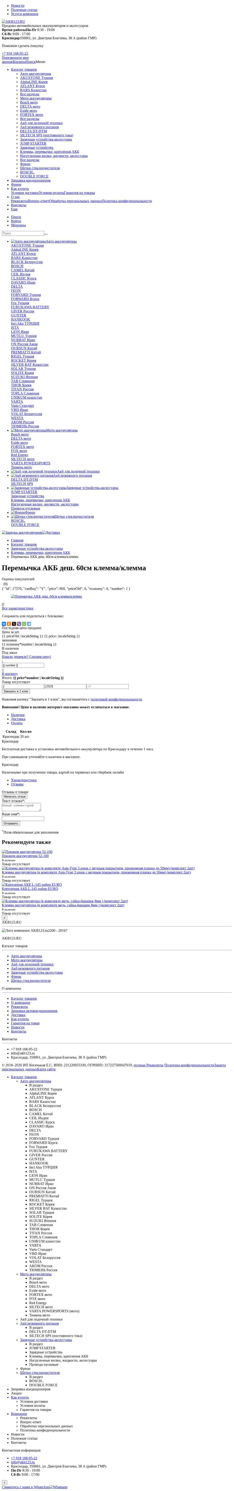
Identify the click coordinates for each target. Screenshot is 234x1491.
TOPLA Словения (25, 393)
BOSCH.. (27, 172)
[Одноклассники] (9, 624)
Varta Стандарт (22, 406)
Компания (19, 1414)
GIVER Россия (22, 311)
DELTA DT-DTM (33, 131)
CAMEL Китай (23, 270)
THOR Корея (21, 385)
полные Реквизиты (148, 1065)
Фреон (25, 164)
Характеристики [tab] (24, 780)
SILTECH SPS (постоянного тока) (46, 135)
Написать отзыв (15, 796)
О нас (15, 197)
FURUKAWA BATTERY (30, 307)
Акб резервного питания (39, 127)
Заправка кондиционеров (31, 180)
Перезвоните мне (15, 58)
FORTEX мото (31, 115)
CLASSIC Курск (24, 278)
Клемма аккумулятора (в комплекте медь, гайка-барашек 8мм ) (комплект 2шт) (63, 905)
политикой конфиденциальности (116, 699)
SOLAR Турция (23, 369)
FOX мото (19, 451)
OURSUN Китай (24, 348)
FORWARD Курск (25, 299)
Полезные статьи (24, 10)
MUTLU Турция (24, 336)
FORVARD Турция (26, 295)
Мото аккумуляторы (36, 98)
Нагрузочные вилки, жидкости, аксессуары (54, 156)
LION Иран (20, 332)
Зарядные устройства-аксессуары (46, 139)
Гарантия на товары (79, 193)
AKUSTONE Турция (36, 78)
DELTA (17, 286)
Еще (14, 209)
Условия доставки (25, 193)
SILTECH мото (23, 459)
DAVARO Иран (23, 282)
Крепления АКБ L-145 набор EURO (30, 889)
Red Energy (19, 455)
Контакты (18, 205)
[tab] (17, 784)
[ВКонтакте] (4, 624)
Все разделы (29, 94)
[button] (31, 62)
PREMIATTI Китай (26, 352)
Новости (17, 6)
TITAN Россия (22, 389)
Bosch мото (29, 102)
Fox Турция (20, 303)
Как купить (20, 189)
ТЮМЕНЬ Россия (25, 426)
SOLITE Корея (22, 373)
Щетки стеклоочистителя (40, 168)
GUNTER (18, 315)
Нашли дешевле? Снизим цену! (26, 657)
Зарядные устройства (36, 147)
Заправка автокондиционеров (34, 1011)
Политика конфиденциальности (127, 201)
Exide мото (28, 110)
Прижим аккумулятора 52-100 (25, 856)
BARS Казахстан (33, 90)
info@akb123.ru (23, 1462)
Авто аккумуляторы (35, 74)
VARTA (17, 401)
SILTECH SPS (22, 484)
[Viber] (19, 624)
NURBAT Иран (23, 340)
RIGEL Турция (22, 356)
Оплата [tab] (16, 723)
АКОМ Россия (22, 422)
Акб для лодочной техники (41, 123)
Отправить (11, 823)
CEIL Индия (20, 274)
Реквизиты (19, 201)
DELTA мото (30, 106)
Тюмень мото (21, 467)
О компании (20, 1002)
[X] (14, 624)
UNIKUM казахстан (26, 397)
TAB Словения (23, 381)
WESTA (17, 418)
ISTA (15, 328)
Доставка (18, 1015)
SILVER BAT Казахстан (29, 364)
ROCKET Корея (23, 360)
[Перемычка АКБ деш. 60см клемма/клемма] (46, 596)
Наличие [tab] (18, 715)
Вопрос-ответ (38, 201)
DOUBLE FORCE (34, 176)
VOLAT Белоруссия (26, 414)
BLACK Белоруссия (27, 262)
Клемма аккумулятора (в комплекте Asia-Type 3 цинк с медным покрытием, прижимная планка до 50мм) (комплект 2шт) (96, 872)
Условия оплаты (51, 193)
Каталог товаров (24, 69)
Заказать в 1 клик (16, 691)
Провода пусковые (25, 508)
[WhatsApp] (24, 624)
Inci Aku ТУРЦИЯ (25, 323)
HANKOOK (20, 319)
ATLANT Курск (32, 86)
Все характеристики (17, 608)
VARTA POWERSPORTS (30, 463)
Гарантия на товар (25, 1023)
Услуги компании (24, 14)
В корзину (10, 674)
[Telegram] (29, 624)
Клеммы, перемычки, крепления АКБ (49, 152)
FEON (16, 291)
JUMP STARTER (33, 143)
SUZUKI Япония (24, 377)
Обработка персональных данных (75, 201)
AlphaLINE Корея (34, 82)
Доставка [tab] (18, 719)
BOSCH (17, 266)
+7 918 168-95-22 (15, 53)
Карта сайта (46, 1069)
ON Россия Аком (24, 344)
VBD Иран (19, 410)
